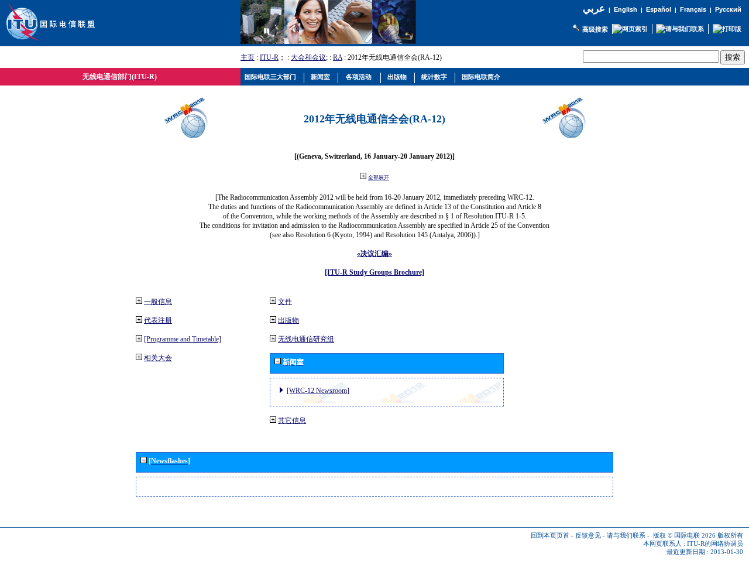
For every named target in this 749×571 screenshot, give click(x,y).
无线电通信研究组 (306, 339)
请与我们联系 (626, 535)
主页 (247, 57)
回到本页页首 (550, 535)
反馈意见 (588, 535)
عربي (594, 8)
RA (337, 57)
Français (693, 9)
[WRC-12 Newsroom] (318, 391)
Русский (728, 9)
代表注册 (158, 320)
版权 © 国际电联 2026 (684, 535)
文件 (285, 302)
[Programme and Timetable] (182, 339)
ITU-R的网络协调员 (715, 544)
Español (658, 9)
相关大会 (158, 358)
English (625, 9)
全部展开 (378, 177)
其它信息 (292, 420)
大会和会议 (308, 57)
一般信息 (158, 302)
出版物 (288, 320)
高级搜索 (595, 29)
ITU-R (269, 57)
